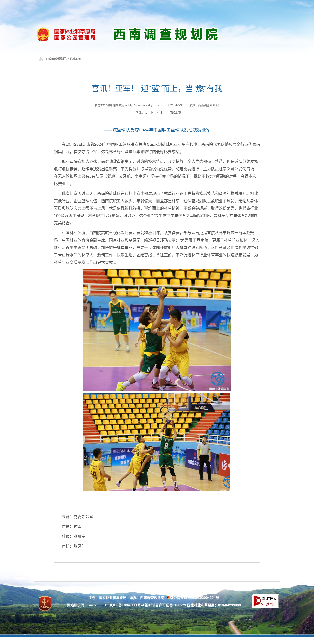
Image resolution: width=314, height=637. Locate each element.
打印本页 (175, 113)
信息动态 (76, 59)
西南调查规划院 (56, 59)
